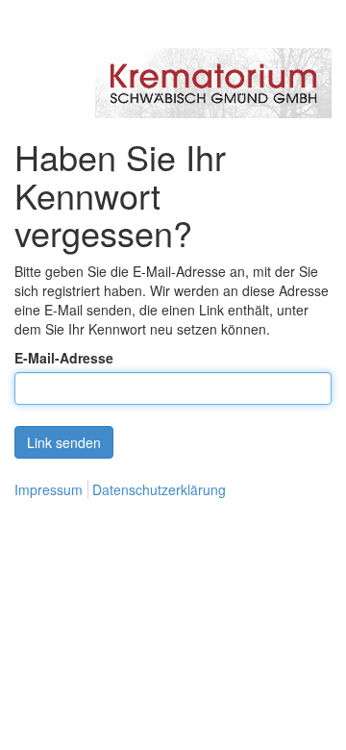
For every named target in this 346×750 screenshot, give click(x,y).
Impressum (48, 489)
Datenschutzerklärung (159, 489)
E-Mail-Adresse (63, 357)
